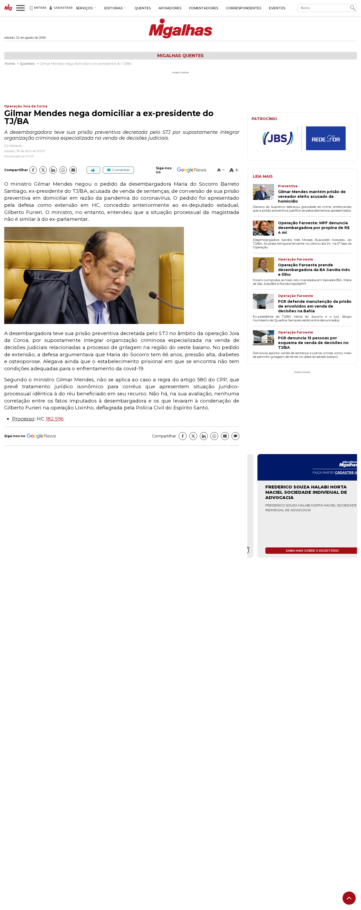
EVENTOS (277, 8)
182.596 (55, 419)
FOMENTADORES (203, 8)
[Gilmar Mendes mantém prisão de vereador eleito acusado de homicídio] (265, 194)
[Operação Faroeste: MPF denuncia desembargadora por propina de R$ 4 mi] (265, 229)
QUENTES (143, 8)
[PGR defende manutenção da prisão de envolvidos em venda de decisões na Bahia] (265, 303)
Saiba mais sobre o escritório (302, 550)
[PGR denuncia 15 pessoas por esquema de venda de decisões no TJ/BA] (265, 340)
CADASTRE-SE (337, 472)
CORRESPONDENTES (243, 8)
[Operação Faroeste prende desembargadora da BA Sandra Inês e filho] (265, 267)
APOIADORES (170, 8)
